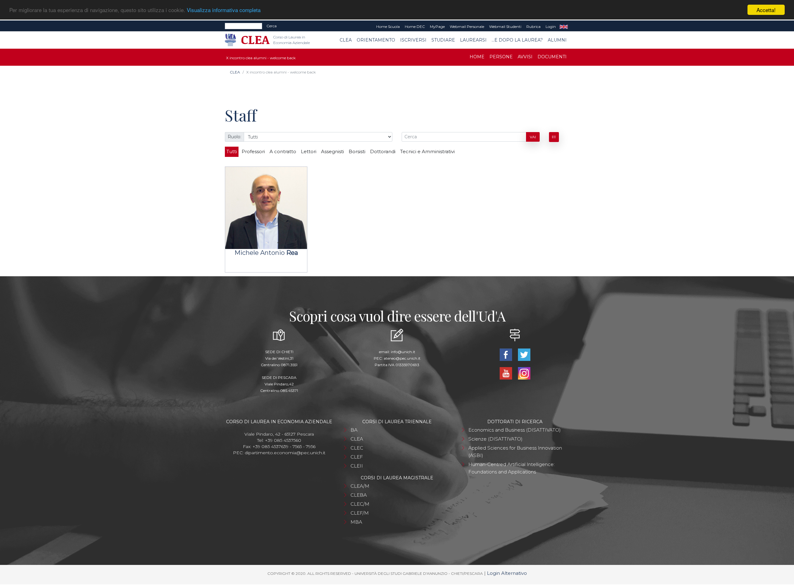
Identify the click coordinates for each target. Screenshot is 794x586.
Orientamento (376, 40)
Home (477, 57)
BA (354, 430)
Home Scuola (388, 26)
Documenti (552, 57)
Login (551, 26)
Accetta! (766, 10)
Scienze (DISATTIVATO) (495, 439)
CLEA (346, 40)
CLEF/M (359, 513)
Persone (501, 57)
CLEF (356, 457)
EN (563, 27)
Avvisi (525, 57)
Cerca (271, 26)
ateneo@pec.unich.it (402, 358)
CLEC (356, 448)
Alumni (557, 40)
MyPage (437, 26)
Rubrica (533, 26)
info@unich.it (403, 351)
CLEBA (358, 495)
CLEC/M (359, 504)
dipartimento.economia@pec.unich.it (285, 452)
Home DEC (415, 26)
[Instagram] (524, 373)
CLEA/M (359, 486)
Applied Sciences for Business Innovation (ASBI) (515, 451)
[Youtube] (506, 373)
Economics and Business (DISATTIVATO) (514, 430)
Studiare (443, 40)
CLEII (356, 466)
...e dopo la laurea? (517, 40)
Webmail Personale (467, 26)
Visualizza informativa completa (224, 10)
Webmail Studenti (505, 26)
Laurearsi (473, 40)
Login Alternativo (507, 573)
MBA (356, 522)
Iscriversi (413, 40)
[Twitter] (524, 354)
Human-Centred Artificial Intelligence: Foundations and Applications (511, 468)
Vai (533, 137)
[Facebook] (506, 354)
